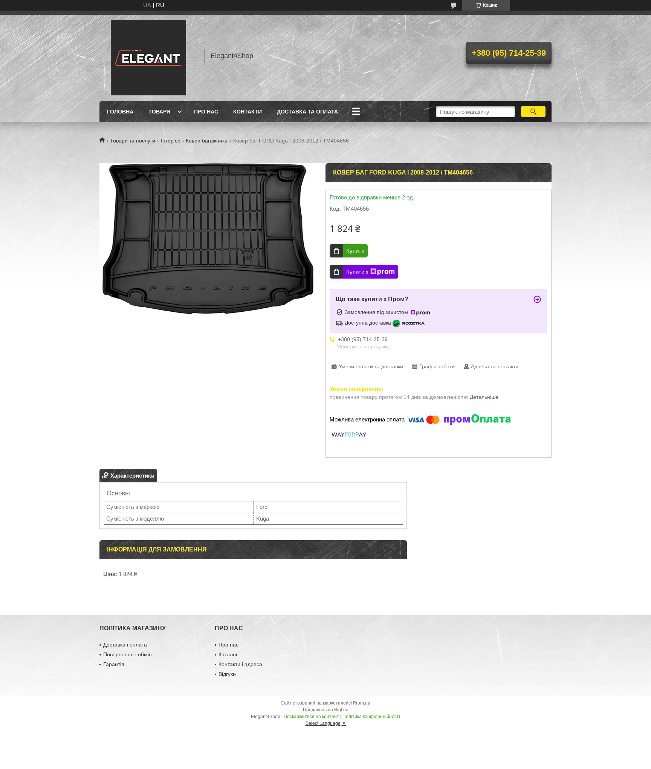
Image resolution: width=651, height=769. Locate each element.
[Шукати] (533, 111)
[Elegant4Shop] (148, 55)
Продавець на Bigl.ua (325, 709)
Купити (355, 251)
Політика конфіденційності (371, 716)
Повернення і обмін (127, 654)
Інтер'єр (170, 141)
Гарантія (113, 664)
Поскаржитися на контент (311, 716)
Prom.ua (361, 703)
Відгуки (227, 674)
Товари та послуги (132, 141)
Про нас (206, 112)
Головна (120, 112)
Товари (159, 112)
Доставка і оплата (125, 645)
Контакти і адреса (240, 664)
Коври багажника (207, 141)
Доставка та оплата (307, 112)
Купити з (357, 272)
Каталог (228, 654)
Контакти (247, 112)
